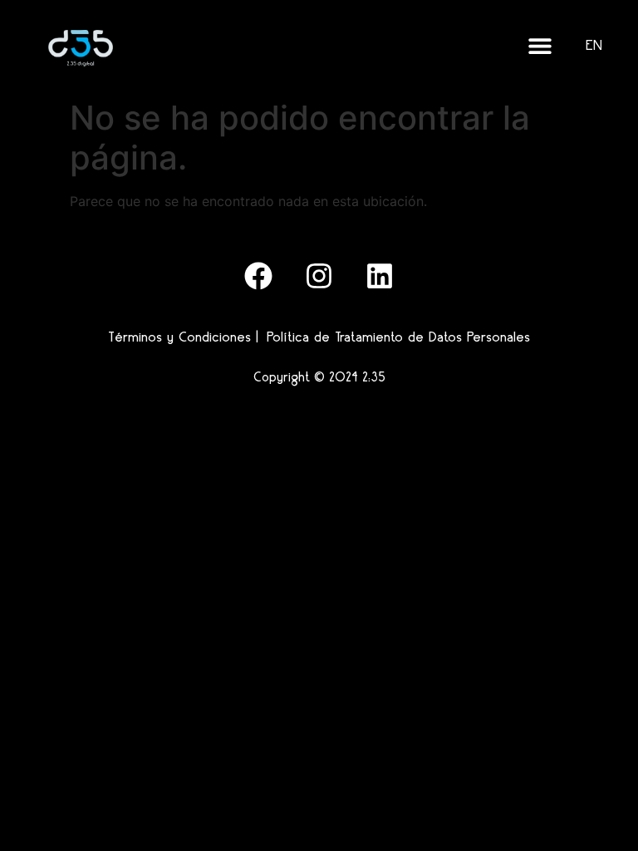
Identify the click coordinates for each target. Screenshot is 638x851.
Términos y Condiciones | (183, 336)
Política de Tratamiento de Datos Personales (398, 336)
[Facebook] (258, 276)
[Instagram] (319, 276)
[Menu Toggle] (540, 45)
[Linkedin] (379, 276)
